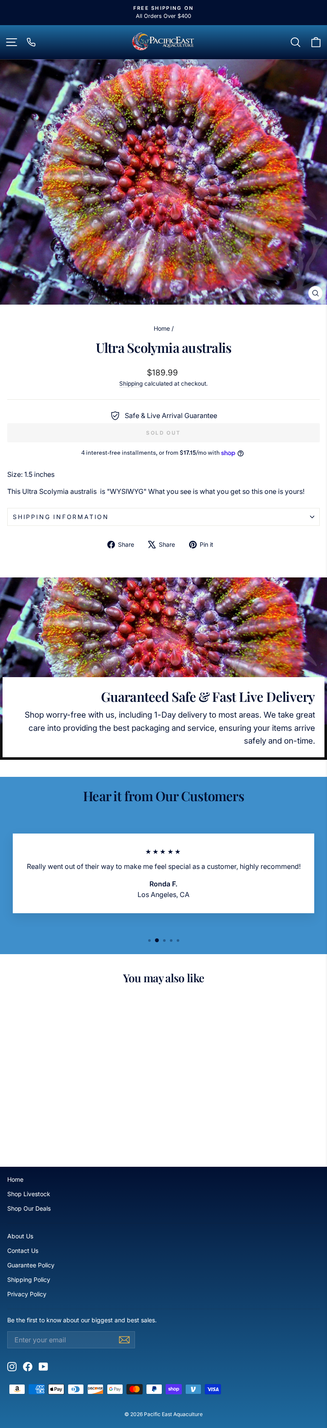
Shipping (131, 383)
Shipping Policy (28, 1279)
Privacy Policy (26, 1294)
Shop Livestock (28, 1193)
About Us (20, 1236)
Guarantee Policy (30, 1265)
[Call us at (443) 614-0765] (31, 42)
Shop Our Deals (29, 1208)
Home (162, 328)
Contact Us (22, 1250)
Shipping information (61, 516)
